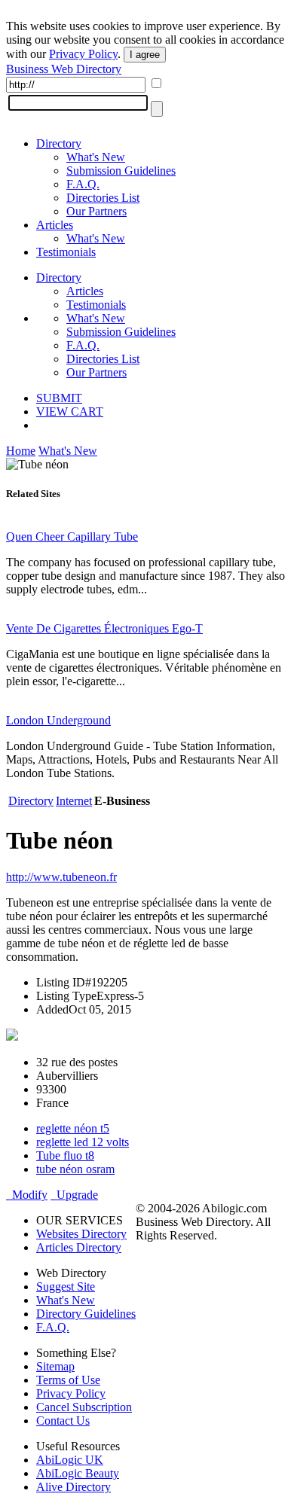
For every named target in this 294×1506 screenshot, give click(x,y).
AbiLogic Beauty (77, 1473)
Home (20, 450)
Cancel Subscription (84, 1407)
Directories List (102, 197)
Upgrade (74, 1194)
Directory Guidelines (86, 1313)
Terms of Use (68, 1379)
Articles (54, 224)
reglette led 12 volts (82, 1142)
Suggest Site (65, 1286)
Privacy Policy (83, 53)
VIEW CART (69, 411)
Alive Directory (73, 1486)
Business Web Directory (63, 68)
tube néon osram (75, 1169)
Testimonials (66, 251)
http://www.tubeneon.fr (61, 876)
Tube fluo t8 (65, 1155)
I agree (145, 54)
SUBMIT (59, 398)
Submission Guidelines (121, 170)
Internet (74, 800)
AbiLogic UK (69, 1459)
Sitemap (55, 1366)
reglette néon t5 (72, 1128)
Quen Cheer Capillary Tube (72, 536)
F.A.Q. (83, 184)
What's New (95, 157)
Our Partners (96, 211)
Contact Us (63, 1420)
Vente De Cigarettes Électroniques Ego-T (104, 628)
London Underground (58, 720)
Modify (26, 1194)
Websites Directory (81, 1233)
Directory (58, 143)
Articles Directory (78, 1247)
